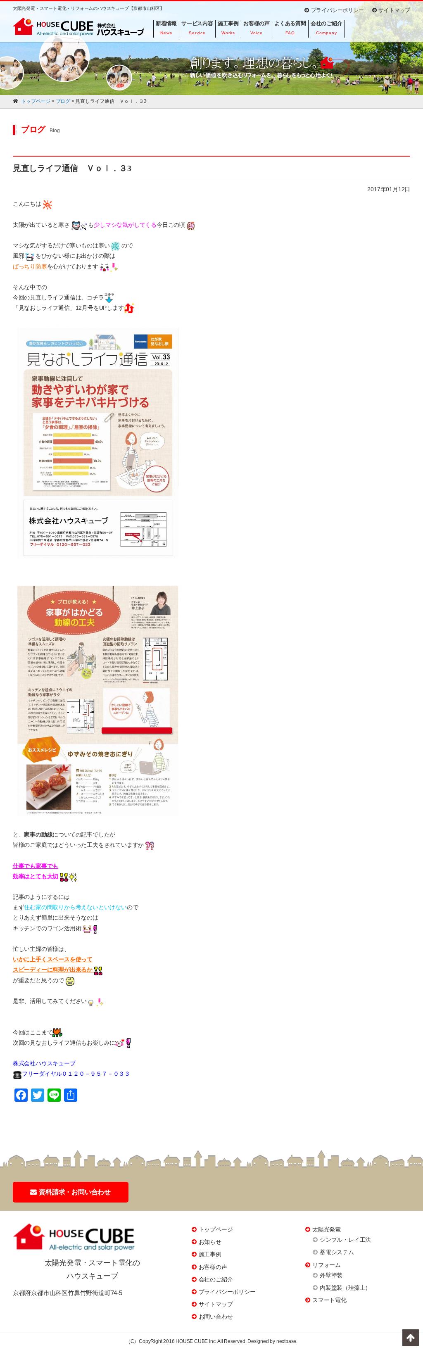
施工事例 (210, 1254)
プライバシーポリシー (337, 10)
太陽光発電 (326, 1229)
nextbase (286, 1341)
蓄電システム (337, 1252)
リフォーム (326, 1265)
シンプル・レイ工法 (345, 1239)
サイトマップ (394, 10)
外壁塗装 (331, 1275)
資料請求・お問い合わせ (75, 1192)
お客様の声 (213, 1267)
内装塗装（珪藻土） (345, 1287)
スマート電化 (329, 1300)
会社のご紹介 (216, 1279)
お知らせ (210, 1241)
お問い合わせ (216, 1316)
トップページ (216, 1229)
